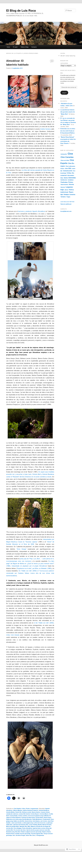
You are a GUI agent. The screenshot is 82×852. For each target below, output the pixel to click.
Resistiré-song (10, 832)
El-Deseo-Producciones (28, 817)
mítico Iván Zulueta (12, 635)
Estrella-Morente (27, 819)
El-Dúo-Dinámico (16, 817)
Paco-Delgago (18, 828)
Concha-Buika (14, 816)
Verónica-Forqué (20, 835)
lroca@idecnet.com (66, 211)
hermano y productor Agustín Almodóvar (31, 211)
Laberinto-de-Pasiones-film (20, 824)
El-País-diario (39, 817)
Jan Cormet (43, 821)
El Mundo (46, 816)
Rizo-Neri (17, 832)
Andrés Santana (45, 129)
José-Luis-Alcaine (16, 823)
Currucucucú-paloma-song (35, 816)
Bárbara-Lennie (26, 812)
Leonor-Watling (33, 824)
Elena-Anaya (47, 817)
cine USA (68, 168)
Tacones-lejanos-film (37, 833)
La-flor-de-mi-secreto (39, 823)
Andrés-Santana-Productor (30, 810)
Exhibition (71, 180)
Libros (66, 190)
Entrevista (72, 178)
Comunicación (67, 171)
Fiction (28, 808)
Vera (13, 835)
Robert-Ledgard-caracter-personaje (31, 832)
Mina (29, 826)
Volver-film (29, 835)
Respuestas (40, 835)
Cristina (25, 816)
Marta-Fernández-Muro (12, 826)
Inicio (8, 47)
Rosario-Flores (10, 833)
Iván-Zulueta (36, 821)
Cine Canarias (67, 157)
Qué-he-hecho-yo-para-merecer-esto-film (38, 830)
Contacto (34, 47)
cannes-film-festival (24, 814)
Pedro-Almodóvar (27, 828)
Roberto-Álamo (46, 832)
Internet (63, 187)
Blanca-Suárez (36, 812)
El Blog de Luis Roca (21, 10)
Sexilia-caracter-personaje (22, 833)
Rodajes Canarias (69, 194)
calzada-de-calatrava (12, 814)
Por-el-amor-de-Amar (20, 830)
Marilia (40, 824)
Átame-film (18, 812)
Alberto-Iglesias (17, 810)
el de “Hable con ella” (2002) (44, 623)
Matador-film (23, 826)
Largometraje (34, 808)
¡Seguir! (64, 92)
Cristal (20, 816)
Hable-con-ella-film (19, 821)
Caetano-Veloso (45, 812)
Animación (64, 154)
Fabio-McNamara (37, 819)
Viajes (68, 197)
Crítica (23, 808)
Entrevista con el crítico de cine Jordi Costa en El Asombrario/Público (67, 131)
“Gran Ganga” (20, 549)
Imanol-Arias (28, 821)
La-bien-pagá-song (27, 823)
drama (66, 178)
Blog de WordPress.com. (41, 845)
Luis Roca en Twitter (67, 201)
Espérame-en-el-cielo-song (14, 819)
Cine (70, 153)
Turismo (63, 197)
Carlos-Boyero (35, 814)
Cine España (17, 808)
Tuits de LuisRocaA (65, 204)
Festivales (64, 182)
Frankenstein (46, 819)
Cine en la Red (65, 160)
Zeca (33, 835)
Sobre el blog (24, 47)
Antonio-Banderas (44, 810)
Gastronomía (64, 184)
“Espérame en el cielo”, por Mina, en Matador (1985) (34, 568)
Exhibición (64, 180)
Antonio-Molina (10, 812)
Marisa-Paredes (47, 824)
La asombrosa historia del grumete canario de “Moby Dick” (67, 112)
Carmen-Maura (44, 814)
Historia (71, 184)
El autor (15, 47)
